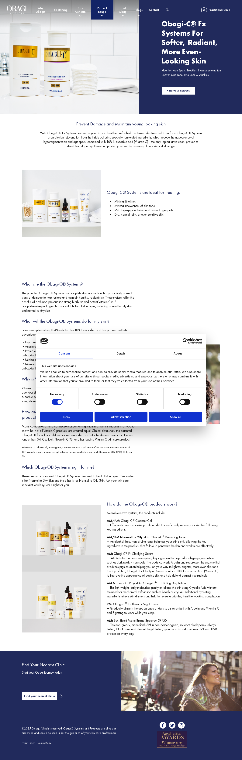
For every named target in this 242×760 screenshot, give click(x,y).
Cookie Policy (44, 742)
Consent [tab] (64, 353)
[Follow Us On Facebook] (163, 725)
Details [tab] (121, 353)
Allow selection (121, 417)
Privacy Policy (28, 742)
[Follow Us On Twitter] (172, 725)
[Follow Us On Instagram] (181, 725)
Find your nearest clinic (178, 92)
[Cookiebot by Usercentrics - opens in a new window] (185, 341)
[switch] (99, 402)
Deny (66, 417)
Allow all (175, 417)
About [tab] (178, 353)
